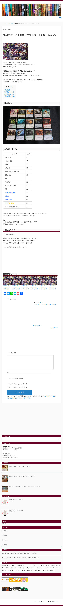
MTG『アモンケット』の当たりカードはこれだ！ (22, 476)
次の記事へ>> (54, 327)
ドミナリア (13, 567)
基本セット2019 (7, 570)
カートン (37, 565)
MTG (37, 304)
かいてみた (4, 530)
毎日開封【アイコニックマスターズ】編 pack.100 (16, 287)
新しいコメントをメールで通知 (17, 384)
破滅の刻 (30, 570)
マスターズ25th (48, 567)
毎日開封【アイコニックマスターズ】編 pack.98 (34, 287)
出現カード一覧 (9, 92)
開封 (55, 304)
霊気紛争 (46, 570)
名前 (8, 372)
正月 (24, 570)
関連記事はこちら (9, 96)
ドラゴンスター (22, 567)
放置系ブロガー (16, 570)
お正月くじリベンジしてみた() (16, 499)
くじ (9, 565)
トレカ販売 (5, 567)
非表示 (11, 86)
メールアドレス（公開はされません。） (16, 378)
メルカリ (57, 567)
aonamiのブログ (13, 450)
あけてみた (4, 535)
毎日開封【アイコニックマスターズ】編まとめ (7, 287)
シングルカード (45, 565)
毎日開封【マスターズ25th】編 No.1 (11, 557)
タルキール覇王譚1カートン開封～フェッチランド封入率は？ (25, 486)
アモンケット (30, 565)
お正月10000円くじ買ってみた (16, 510)
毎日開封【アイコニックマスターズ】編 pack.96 (52, 287)
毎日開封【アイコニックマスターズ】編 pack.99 (25, 287)
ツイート (4, 523)
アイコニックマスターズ (46, 304)
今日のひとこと (9, 94)
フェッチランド (32, 567)
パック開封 (39, 302)
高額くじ (53, 570)
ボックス (40, 567)
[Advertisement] (19, 312)
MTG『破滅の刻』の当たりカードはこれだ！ (20, 466)
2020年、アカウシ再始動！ (30, 557)
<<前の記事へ (37, 325)
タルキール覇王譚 (56, 565)
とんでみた (4, 544)
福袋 (36, 570)
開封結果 (7, 90)
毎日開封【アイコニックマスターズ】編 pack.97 (43, 287)
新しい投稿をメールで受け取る (17, 387)
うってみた (4, 540)
